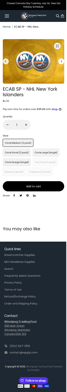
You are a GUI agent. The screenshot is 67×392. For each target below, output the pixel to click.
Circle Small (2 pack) (17, 152)
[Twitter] (21, 195)
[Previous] (6, 61)
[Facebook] (14, 195)
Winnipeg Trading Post (39, 366)
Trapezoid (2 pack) (39, 171)
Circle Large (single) (46, 152)
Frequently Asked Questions (22, 276)
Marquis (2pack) (14, 171)
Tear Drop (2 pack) (45, 162)
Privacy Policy (13, 282)
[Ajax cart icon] (62, 16)
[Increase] (26, 125)
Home (7, 27)
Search (8, 269)
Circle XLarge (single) (17, 162)
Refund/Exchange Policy (20, 296)
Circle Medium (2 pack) (18, 142)
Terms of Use (13, 289)
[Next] (61, 61)
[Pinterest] (27, 195)
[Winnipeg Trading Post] (33, 16)
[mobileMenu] (7, 16)
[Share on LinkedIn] (34, 195)
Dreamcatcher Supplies (19, 255)
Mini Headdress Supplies (19, 262)
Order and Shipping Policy (20, 303)
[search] (58, 16)
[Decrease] (7, 125)
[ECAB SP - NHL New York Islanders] (57, 46)
